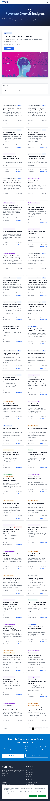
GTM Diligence (29, 776)
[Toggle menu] (47, 2)
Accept (33, 795)
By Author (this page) (22, 88)
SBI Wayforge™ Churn (6, 784)
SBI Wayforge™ (5, 782)
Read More (8, 48)
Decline (42, 795)
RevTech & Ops (29, 770)
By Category (5, 88)
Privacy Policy (10, 789)
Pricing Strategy (29, 772)
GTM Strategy (29, 768)
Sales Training (29, 774)
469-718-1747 (31, 784)
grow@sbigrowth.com (32, 782)
